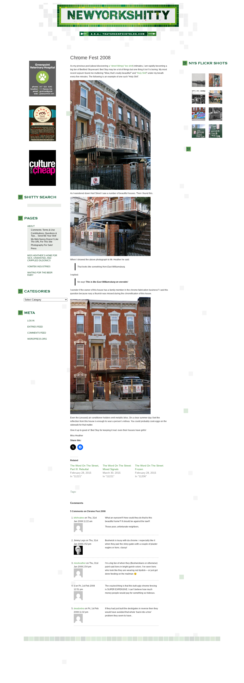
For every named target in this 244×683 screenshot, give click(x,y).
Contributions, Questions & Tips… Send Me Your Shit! (44, 234)
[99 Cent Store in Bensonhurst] (196, 103)
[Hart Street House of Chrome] (110, 189)
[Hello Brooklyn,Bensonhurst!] (196, 120)
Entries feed (35, 327)
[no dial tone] (213, 86)
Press (33, 248)
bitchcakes (79, 517)
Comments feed (36, 333)
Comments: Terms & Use (43, 230)
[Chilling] (213, 120)
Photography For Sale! (42, 245)
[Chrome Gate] (110, 255)
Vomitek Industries (38, 266)
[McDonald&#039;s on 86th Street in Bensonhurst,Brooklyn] (213, 103)
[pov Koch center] (196, 86)
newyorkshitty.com (122, 22)
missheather (80, 563)
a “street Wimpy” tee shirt (121, 66)
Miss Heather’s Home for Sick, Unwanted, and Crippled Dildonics (42, 258)
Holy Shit (141, 73)
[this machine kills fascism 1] (196, 137)
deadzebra (79, 608)
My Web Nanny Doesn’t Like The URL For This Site (44, 240)
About (31, 226)
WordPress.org (37, 339)
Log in (30, 320)
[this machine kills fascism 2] (213, 137)
